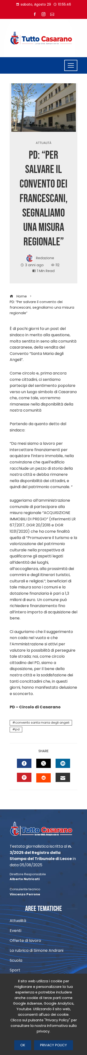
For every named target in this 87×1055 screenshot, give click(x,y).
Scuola (16, 960)
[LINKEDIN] (63, 763)
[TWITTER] (43, 763)
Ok (22, 1045)
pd (17, 729)
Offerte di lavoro (25, 940)
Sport (15, 970)
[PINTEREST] (24, 777)
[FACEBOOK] (24, 763)
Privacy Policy (53, 1045)
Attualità (43, 143)
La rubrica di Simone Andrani (36, 950)
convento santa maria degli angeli (42, 722)
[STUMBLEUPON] (43, 777)
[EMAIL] (63, 777)
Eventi (15, 930)
